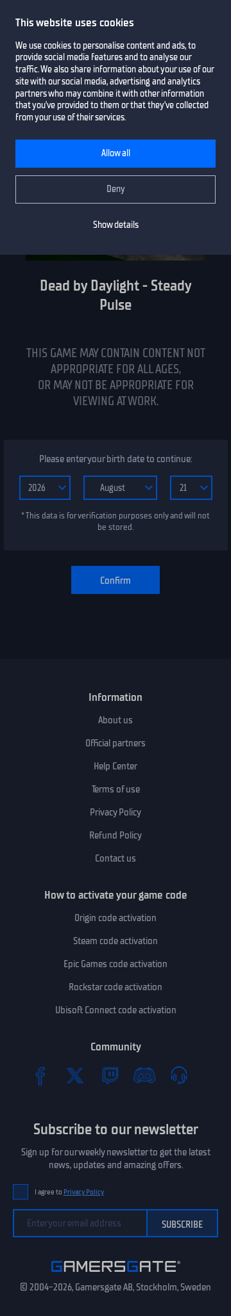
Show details (116, 225)
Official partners (115, 743)
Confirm (115, 580)
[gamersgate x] (75, 1075)
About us (115, 720)
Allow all (115, 153)
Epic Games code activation (115, 964)
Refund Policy (115, 835)
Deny (116, 189)
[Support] (179, 1075)
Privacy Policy (115, 812)
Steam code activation (115, 941)
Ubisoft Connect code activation (115, 1010)
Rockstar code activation (115, 987)
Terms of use (116, 789)
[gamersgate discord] (144, 1075)
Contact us (115, 858)
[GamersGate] (115, 1274)
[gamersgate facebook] (40, 1075)
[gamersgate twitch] (109, 1075)
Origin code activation (115, 917)
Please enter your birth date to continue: (115, 459)
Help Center (115, 766)
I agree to (69, 1192)
